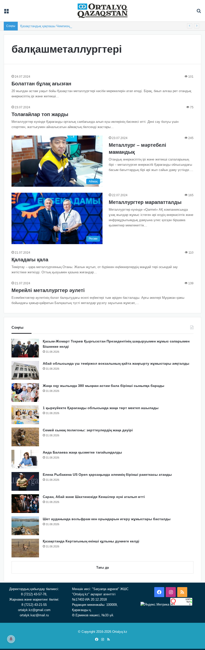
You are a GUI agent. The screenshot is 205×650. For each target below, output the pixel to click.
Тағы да (102, 567)
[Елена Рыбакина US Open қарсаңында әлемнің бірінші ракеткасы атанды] (25, 481)
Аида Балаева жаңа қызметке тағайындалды (82, 452)
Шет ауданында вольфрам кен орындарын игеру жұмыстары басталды (106, 519)
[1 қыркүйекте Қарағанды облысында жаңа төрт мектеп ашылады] (25, 414)
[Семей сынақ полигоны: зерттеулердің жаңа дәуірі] (25, 437)
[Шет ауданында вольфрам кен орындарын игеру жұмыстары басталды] (25, 525)
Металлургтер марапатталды (145, 202)
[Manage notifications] (11, 639)
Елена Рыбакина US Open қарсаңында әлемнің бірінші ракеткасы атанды (107, 475)
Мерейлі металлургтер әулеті (48, 290)
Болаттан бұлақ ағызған (41, 83)
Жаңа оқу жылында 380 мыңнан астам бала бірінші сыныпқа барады (103, 386)
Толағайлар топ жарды (40, 114)
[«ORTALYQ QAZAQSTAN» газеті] (103, 10)
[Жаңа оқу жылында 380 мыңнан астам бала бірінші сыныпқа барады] (25, 392)
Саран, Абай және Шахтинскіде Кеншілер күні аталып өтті (94, 497)
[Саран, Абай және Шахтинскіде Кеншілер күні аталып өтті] (25, 503)
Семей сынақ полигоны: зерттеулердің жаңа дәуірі (88, 430)
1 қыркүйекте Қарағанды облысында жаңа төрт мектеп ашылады (100, 408)
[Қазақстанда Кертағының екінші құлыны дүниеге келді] (25, 548)
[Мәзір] (6, 12)
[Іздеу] (198, 12)
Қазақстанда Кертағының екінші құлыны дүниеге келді (91, 541)
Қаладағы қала (30, 259)
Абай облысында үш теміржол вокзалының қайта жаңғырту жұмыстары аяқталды (116, 363)
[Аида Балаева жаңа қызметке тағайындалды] (25, 459)
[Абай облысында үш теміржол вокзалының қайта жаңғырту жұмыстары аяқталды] (25, 370)
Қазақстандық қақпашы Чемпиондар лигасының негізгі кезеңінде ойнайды (76, 26)
